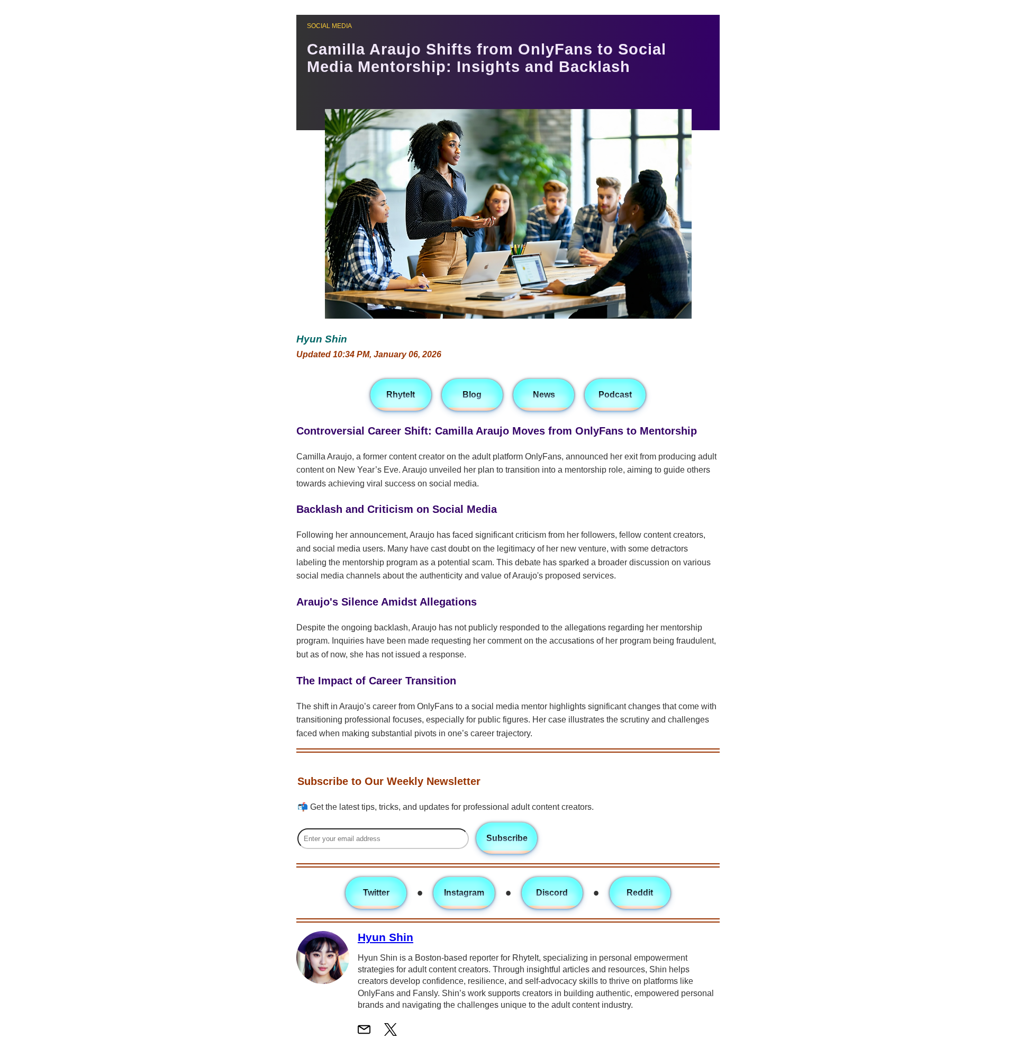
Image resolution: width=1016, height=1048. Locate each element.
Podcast (615, 394)
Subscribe (507, 838)
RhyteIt (400, 394)
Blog (472, 394)
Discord (552, 892)
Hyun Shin (385, 937)
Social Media (329, 26)
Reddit (640, 892)
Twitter (376, 892)
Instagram (464, 892)
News (544, 394)
